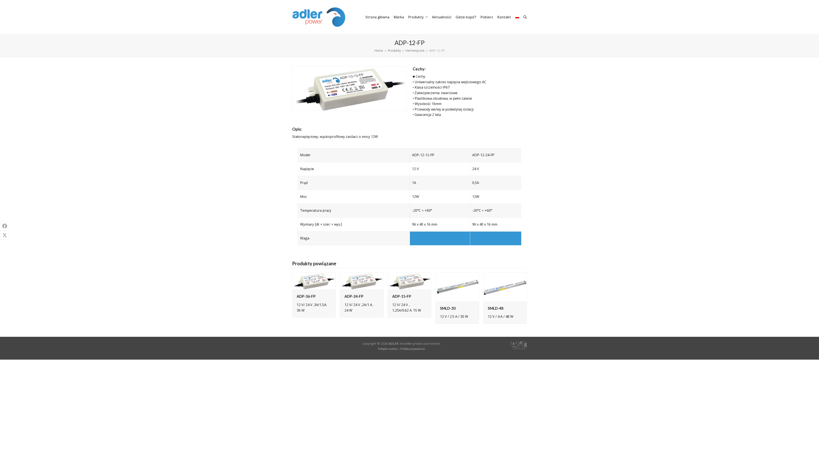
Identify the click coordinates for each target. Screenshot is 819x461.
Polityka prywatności (412, 348)
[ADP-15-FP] (409, 280)
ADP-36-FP (306, 296)
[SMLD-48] (505, 286)
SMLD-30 (448, 308)
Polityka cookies (388, 348)
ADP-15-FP (401, 296)
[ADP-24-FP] (361, 280)
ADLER (393, 343)
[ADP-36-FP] (313, 280)
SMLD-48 (495, 308)
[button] (525, 17)
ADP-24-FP (353, 296)
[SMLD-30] (457, 286)
